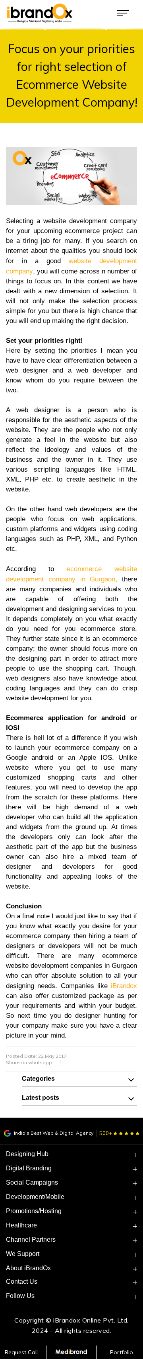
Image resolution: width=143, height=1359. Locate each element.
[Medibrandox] (71, 1352)
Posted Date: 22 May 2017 (36, 1056)
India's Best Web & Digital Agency (53, 1133)
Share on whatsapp (29, 1062)
